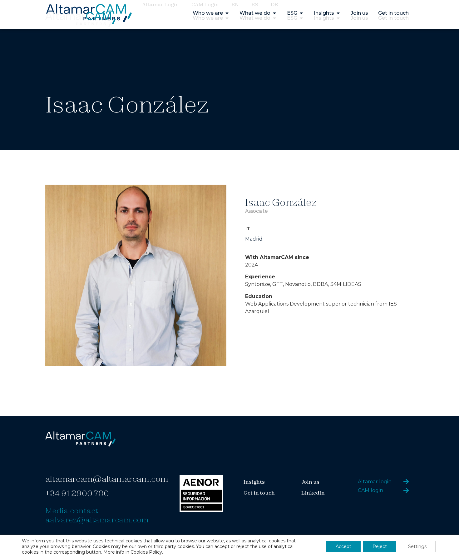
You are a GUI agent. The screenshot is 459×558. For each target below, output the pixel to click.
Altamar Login (160, 4)
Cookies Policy (145, 552)
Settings (417, 546)
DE (274, 4)
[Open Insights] (338, 18)
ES (254, 4)
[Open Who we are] (227, 18)
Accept (343, 546)
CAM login (370, 490)
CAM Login (205, 4)
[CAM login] (406, 490)
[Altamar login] (406, 482)
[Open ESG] (301, 18)
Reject (380, 546)
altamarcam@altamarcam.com (106, 479)
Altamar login (375, 482)
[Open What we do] (274, 18)
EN (235, 4)
